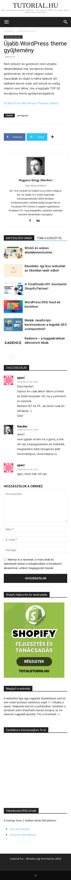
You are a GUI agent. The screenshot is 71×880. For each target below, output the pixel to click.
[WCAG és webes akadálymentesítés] (13, 252)
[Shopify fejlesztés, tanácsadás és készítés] (34, 676)
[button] (6, 22)
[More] (52, 137)
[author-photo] (36, 174)
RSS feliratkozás (20, 829)
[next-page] (12, 356)
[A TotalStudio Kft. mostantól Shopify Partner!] (13, 288)
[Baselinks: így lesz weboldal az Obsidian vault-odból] (13, 270)
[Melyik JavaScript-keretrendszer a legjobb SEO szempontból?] (13, 324)
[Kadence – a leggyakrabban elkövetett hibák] (13, 342)
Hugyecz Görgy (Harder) (35, 180)
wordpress (22, 115)
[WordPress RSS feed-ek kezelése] (13, 306)
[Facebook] (31, 220)
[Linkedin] (39, 220)
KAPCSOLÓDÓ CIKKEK (19, 238)
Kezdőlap (8, 31)
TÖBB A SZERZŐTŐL (49, 238)
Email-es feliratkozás (23, 835)
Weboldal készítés (26, 31)
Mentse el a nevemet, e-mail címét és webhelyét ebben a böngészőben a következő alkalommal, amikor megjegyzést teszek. (33, 564)
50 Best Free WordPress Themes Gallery (31, 103)
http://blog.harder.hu (35, 185)
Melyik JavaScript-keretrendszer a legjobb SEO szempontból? (46, 324)
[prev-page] (6, 356)
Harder (22, 426)
